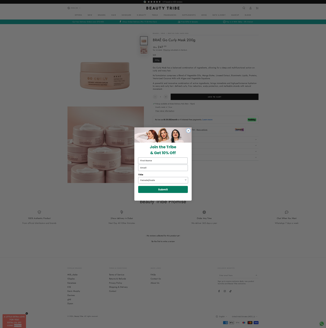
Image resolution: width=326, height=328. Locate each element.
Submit (163, 189)
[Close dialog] (188, 130)
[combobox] (162, 180)
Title (140, 174)
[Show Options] (185, 180)
